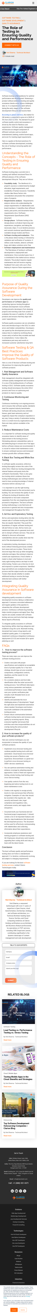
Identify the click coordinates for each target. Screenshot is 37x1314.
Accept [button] (14, 1310)
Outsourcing (8, 1120)
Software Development (13, 21)
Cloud (6, 1073)
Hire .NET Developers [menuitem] (18, 1240)
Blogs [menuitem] (18, 1255)
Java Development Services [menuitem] (18, 1219)
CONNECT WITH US (12, 45)
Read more (7, 1040)
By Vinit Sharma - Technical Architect (16, 1037)
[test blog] (18, 1011)
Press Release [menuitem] (18, 1270)
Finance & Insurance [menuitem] (18, 1282)
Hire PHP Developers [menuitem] (18, 1246)
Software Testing (10, 18)
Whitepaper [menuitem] (18, 1264)
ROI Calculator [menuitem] (18, 1273)
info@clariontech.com (20, 1179)
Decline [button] (23, 1310)
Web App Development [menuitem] (18, 1213)
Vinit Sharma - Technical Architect (18, 53)
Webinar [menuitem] (18, 1261)
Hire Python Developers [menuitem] (18, 1237)
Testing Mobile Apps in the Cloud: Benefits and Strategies (18, 1078)
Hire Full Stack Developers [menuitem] (18, 1234)
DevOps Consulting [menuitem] (18, 1222)
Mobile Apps (13, 1073)
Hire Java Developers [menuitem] (18, 1243)
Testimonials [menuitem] (18, 1267)
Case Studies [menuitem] (18, 1258)
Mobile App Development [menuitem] (18, 1216)
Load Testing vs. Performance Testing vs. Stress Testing (18, 1031)
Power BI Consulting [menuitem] (18, 1225)
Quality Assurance (11, 23)
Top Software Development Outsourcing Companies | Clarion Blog (16, 1126)
